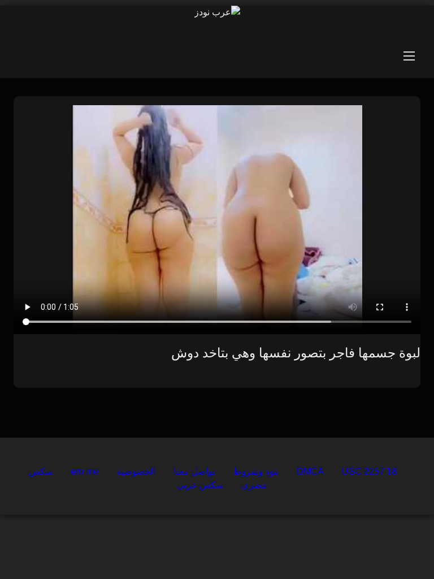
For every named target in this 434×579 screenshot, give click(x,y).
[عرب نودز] (217, 12)
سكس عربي (200, 485)
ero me (84, 471)
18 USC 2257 (369, 471)
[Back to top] (399, 545)
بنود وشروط (256, 471)
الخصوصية (135, 471)
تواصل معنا (194, 471)
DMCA (310, 471)
